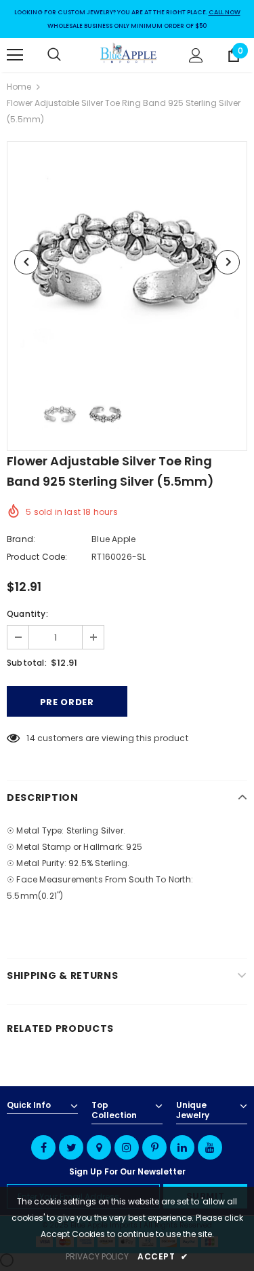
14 (30, 738)
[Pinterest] (154, 1147)
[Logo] (128, 54)
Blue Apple (113, 539)
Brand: (21, 539)
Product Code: (37, 556)
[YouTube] (210, 1147)
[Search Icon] (67, 55)
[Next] (227, 262)
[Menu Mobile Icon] (15, 55)
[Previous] (26, 262)
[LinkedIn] (182, 1147)
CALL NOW (224, 12)
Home (19, 86)
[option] (127, 262)
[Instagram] (126, 1147)
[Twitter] (71, 1147)
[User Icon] (196, 55)
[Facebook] (43, 1147)
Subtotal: (27, 662)
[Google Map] (99, 1147)
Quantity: (27, 614)
